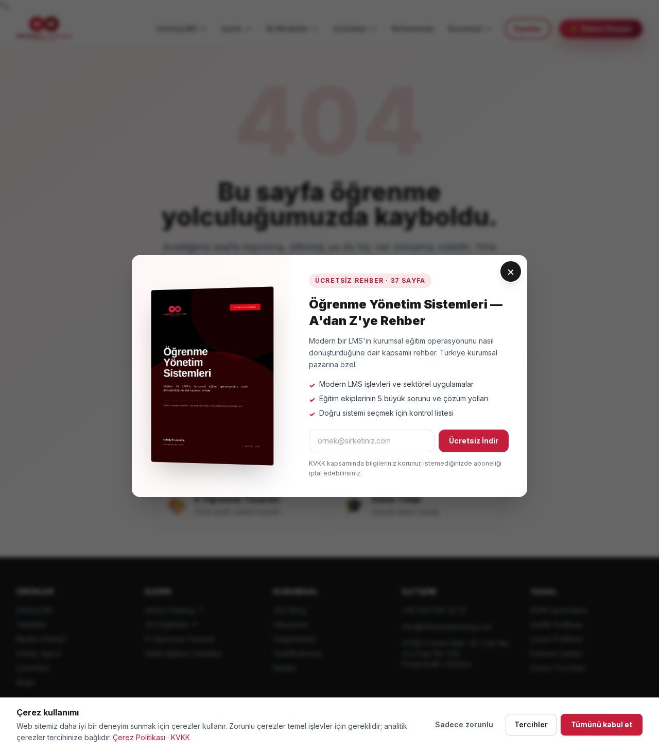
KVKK (180, 737)
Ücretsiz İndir (473, 440)
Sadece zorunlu (464, 724)
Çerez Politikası (139, 737)
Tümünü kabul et (601, 724)
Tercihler (531, 724)
